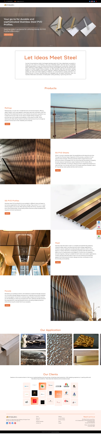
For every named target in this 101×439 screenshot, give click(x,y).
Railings (60, 416)
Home (37, 416)
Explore (7, 124)
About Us (38, 418)
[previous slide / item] (1, 26)
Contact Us (38, 423)
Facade (59, 423)
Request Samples (39, 421)
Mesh (59, 421)
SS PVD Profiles (61, 419)
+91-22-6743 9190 (91, 425)
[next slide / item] (100, 26)
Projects (37, 419)
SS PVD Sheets (61, 418)
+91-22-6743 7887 (91, 426)
